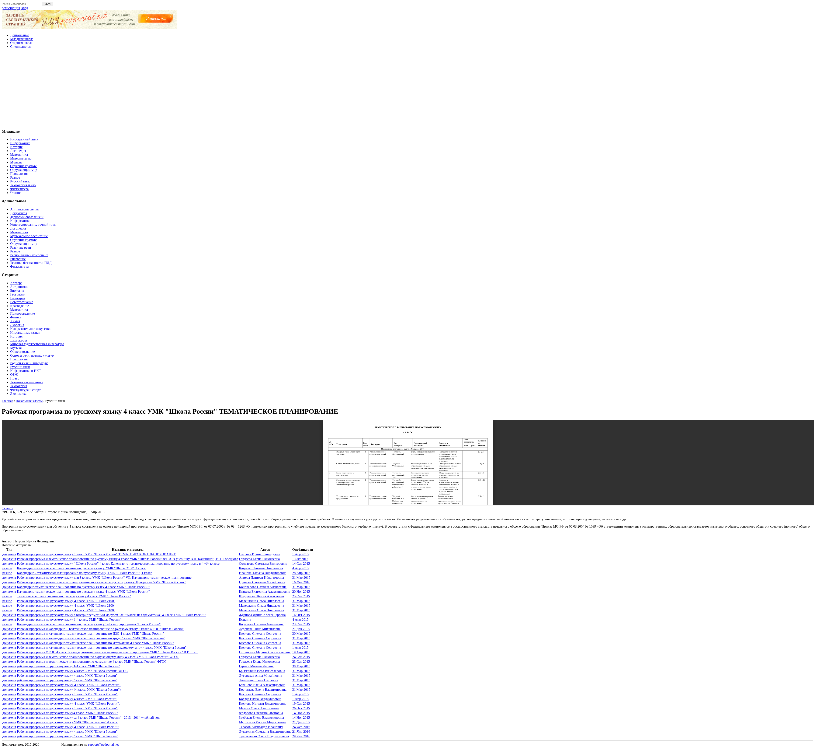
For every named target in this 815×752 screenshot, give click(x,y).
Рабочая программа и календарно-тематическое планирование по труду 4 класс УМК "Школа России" (91, 638)
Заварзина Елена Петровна (258, 680)
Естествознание (21, 302)
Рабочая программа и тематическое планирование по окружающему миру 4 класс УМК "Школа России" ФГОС (98, 657)
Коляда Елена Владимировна (260, 699)
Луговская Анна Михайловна (260, 675)
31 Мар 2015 (301, 577)
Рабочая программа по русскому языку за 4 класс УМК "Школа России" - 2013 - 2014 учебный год (88, 717)
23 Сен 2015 (301, 624)
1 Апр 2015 (300, 554)
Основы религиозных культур (32, 355)
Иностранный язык (24, 139)
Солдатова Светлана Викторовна (263, 563)
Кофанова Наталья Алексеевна (261, 624)
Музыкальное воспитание (29, 236)
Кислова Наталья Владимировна (262, 703)
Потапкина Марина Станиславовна (265, 652)
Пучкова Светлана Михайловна (262, 582)
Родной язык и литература (29, 363)
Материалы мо (20, 158)
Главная (7, 401)
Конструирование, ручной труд (33, 224)
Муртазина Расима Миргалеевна (262, 722)
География (17, 294)
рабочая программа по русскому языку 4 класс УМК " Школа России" (67, 736)
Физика (15, 317)
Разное (15, 177)
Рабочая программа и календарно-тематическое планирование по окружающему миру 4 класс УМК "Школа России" (102, 647)
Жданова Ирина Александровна (262, 615)
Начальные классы (29, 401)
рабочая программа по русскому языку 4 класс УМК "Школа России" (67, 680)
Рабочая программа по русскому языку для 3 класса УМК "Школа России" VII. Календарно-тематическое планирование (104, 577)
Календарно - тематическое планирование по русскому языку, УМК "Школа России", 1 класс (84, 573)
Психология (19, 173)
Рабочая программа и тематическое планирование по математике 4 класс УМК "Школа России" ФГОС (92, 661)
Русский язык (20, 181)
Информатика (20, 143)
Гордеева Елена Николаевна (259, 559)
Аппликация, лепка (24, 209)
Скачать (7, 508)
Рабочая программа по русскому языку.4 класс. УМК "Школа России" (67, 713)
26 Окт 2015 (301, 708)
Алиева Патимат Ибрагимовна (261, 577)
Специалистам (20, 46)
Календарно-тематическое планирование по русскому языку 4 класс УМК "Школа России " (83, 587)
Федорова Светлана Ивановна (261, 713)
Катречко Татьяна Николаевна (261, 568)
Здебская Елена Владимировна (261, 717)
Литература (18, 340)
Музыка (16, 162)
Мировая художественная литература (37, 344)
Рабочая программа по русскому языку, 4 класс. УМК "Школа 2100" (66, 601)
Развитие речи (20, 247)
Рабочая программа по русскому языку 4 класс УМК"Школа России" (67, 699)
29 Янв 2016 (301, 736)
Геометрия (17, 298)
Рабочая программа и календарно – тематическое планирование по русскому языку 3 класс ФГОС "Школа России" (100, 629)
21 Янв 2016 (301, 731)
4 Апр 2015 (300, 568)
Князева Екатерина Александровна (264, 591)
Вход (24, 8)
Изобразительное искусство (30, 328)
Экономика (18, 393)
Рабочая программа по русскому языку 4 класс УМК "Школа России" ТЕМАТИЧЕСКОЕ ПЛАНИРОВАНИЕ (96, 554)
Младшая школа (21, 39)
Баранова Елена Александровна (262, 685)
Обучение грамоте (23, 166)
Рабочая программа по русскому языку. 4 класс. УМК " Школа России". (69, 685)
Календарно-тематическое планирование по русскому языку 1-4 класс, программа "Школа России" (89, 624)
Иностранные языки (25, 332)
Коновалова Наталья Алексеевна (263, 587)
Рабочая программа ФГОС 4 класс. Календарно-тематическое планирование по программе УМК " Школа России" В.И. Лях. (107, 652)
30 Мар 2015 (301, 633)
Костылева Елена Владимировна (263, 689)
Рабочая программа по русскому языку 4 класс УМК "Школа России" (67, 675)
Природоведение (22, 313)
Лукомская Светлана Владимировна (265, 731)
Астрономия (19, 286)
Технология (18, 386)
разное (7, 568)
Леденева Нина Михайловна (260, 629)
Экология (17, 325)
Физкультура (19, 189)
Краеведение (19, 306)
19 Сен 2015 (301, 703)
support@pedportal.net (103, 744)
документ (9, 554)
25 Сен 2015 (301, 596)
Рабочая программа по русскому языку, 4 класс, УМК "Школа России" (68, 727)
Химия (15, 321)
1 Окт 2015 (300, 559)
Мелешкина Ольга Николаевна (261, 601)
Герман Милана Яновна (256, 666)
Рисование (18, 259)
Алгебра (16, 283)
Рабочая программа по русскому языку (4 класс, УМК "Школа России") (69, 689)
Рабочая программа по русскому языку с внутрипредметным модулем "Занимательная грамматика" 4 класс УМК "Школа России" (111, 615)
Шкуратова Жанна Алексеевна (261, 596)
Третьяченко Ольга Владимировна (264, 736)
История (16, 147)
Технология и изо (23, 185)
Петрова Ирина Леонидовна (259, 554)
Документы (18, 213)
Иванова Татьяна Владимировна (262, 573)
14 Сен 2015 (301, 563)
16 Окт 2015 (301, 615)
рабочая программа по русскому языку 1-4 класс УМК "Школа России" (68, 666)
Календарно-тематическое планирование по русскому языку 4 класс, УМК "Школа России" (83, 591)
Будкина (245, 619)
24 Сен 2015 (301, 657)
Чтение (15, 193)
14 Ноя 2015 (301, 713)
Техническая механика (26, 382)
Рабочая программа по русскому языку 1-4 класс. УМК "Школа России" (69, 619)
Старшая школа (21, 43)
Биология (17, 290)
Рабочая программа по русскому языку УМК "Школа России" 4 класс (67, 722)
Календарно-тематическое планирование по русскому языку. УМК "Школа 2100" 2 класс (81, 568)
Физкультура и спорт (25, 390)
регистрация (11, 8)
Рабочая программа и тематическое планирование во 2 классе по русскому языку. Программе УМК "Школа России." (101, 582)
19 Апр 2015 (301, 652)
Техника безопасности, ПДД (31, 263)
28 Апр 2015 (301, 573)
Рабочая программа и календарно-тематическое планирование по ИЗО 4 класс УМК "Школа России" (90, 633)
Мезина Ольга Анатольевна (259, 708)
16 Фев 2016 (301, 582)
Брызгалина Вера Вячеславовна (262, 671)
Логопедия (18, 151)
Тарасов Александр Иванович (261, 727)
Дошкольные (19, 35)
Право (14, 378)
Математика (19, 154)
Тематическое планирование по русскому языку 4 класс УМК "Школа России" (74, 596)
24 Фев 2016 (301, 727)
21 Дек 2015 (301, 629)
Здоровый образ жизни (27, 217)
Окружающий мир (23, 170)
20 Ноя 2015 (301, 591)
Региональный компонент (29, 255)
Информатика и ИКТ (25, 370)
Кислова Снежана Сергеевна (260, 633)
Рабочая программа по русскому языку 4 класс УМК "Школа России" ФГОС (72, 671)
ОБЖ (14, 374)
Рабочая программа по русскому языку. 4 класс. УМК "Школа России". (68, 703)
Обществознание (22, 351)
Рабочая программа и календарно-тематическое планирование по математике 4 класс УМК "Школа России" (95, 643)
